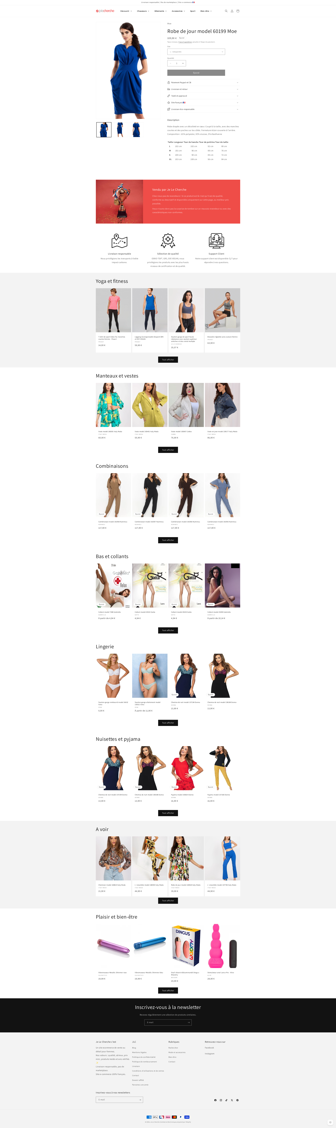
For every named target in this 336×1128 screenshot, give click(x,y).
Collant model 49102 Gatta (145, 612)
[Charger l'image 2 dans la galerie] (120, 129)
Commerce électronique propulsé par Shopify (175, 1122)
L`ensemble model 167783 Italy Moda (222, 885)
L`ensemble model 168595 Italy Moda (149, 885)
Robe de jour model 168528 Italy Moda (186, 885)
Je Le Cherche (155, 1122)
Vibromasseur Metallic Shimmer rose (112, 973)
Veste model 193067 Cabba (181, 432)
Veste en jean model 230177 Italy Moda (222, 432)
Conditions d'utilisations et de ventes (148, 1071)
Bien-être (172, 1057)
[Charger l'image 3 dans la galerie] (136, 129)
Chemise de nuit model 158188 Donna (222, 702)
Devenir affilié (138, 1080)
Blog (134, 1048)
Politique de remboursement (144, 1061)
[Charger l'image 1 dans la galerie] (103, 129)
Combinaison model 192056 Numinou (185, 522)
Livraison (136, 1066)
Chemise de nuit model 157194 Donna (185, 702)
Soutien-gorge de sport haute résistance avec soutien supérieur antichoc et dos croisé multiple (184, 339)
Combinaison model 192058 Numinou (112, 522)
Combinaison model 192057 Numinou (149, 522)
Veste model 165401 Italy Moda (146, 432)
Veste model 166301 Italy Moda (110, 432)
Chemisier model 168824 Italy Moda (112, 885)
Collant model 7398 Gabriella (109, 612)
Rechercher (173, 1048)
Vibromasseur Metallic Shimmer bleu (149, 973)
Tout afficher (168, 359)
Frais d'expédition (185, 42)
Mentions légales (139, 1052)
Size (168, 46)
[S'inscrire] (188, 1022)
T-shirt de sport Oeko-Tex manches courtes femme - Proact (111, 338)
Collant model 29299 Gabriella (219, 612)
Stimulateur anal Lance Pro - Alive (221, 973)
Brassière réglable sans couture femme (222, 337)
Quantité (170, 58)
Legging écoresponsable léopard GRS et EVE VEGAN (149, 338)
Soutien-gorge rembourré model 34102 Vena (113, 703)
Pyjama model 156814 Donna (182, 795)
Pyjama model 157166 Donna (219, 795)
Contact (135, 1075)
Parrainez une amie (140, 1085)
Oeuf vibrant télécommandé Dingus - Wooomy (185, 974)
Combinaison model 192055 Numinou (222, 522)
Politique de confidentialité (144, 1057)
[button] (226, 11)
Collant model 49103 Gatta (181, 612)
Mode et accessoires (177, 1052)
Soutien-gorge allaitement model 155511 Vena (148, 703)
